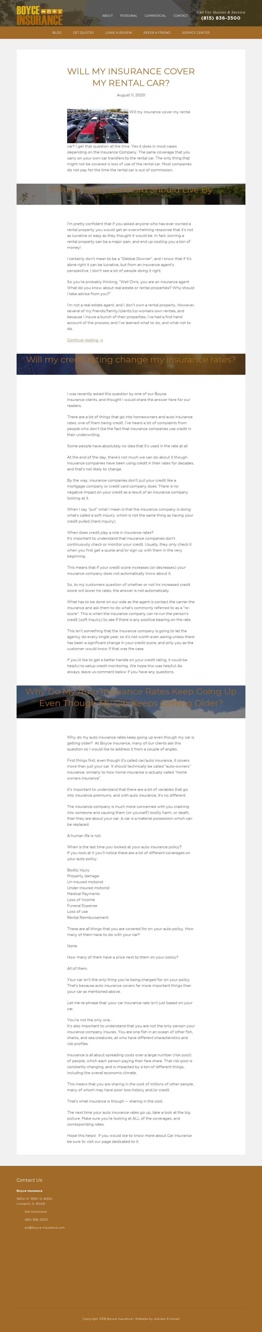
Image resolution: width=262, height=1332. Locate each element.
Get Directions (36, 1211)
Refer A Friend (157, 33)
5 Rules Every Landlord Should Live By (131, 189)
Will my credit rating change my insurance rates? (131, 359)
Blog (57, 33)
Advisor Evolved (166, 1319)
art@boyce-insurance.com (45, 1227)
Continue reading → (85, 340)
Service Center (196, 33)
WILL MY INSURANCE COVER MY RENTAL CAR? (131, 77)
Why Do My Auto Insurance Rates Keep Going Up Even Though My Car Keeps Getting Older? (131, 697)
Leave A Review (118, 33)
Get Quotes (83, 33)
